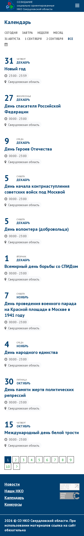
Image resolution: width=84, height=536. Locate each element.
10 (8, 466)
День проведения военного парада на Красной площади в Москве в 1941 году (40, 309)
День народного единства (31, 352)
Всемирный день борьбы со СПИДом (41, 266)
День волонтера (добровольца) (36, 229)
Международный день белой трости (41, 432)
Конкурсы (13, 504)
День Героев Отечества (28, 149)
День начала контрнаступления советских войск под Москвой (36, 189)
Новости (12, 484)
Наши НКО (14, 491)
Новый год (15, 69)
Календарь (14, 497)
